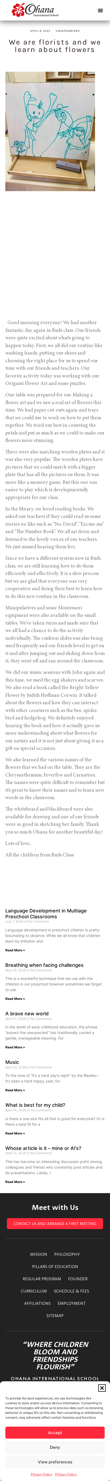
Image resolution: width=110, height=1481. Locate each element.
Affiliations (37, 1303)
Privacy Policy (41, 1474)
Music (12, 1062)
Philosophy (67, 1254)
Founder (78, 1278)
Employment (72, 1303)
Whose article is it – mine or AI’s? (43, 1148)
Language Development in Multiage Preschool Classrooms (46, 913)
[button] (102, 1388)
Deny (55, 1447)
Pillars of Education (55, 1266)
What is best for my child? (35, 1105)
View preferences (55, 1461)
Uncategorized (68, 31)
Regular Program (42, 1278)
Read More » (15, 950)
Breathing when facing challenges (44, 965)
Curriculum (34, 1291)
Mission (38, 1254)
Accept (55, 1432)
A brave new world (27, 1013)
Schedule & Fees (71, 1291)
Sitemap (55, 1315)
